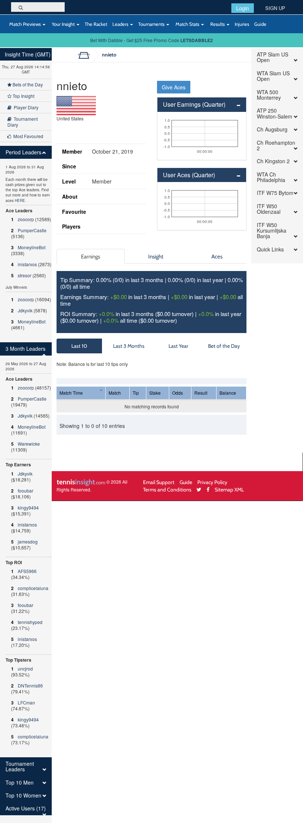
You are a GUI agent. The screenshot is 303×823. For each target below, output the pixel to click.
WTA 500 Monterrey (269, 95)
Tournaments (152, 24)
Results (217, 24)
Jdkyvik (25, 310)
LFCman (26, 702)
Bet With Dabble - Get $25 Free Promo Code (151, 40)
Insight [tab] (155, 256)
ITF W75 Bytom (275, 193)
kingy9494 (28, 507)
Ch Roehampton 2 (276, 145)
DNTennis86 (30, 685)
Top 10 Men (20, 782)
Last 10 (79, 346)
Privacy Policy (212, 482)
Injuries (242, 24)
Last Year (178, 346)
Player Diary (24, 107)
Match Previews (25, 24)
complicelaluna (33, 588)
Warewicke (29, 443)
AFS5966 (27, 571)
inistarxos (27, 264)
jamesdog (28, 541)
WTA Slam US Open (273, 76)
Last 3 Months (128, 346)
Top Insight (22, 96)
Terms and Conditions (167, 489)
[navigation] (26, 435)
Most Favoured (27, 136)
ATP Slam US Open (272, 57)
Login (242, 8)
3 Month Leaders (25, 349)
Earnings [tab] (90, 256)
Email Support (158, 482)
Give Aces (173, 87)
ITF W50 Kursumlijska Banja (271, 230)
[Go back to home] (86, 54)
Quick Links (270, 249)
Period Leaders (23, 152)
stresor (24, 275)
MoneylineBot (31, 247)
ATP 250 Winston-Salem (274, 113)
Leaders (120, 24)
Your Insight (63, 24)
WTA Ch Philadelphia (271, 177)
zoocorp (26, 219)
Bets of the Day (27, 84)
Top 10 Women (23, 795)
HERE (20, 200)
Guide (260, 24)
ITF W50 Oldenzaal (268, 209)
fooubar (25, 490)
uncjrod (25, 668)
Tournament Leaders (20, 766)
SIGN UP (275, 7)
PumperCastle (32, 230)
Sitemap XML (229, 489)
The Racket (96, 24)
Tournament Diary (22, 122)
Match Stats (187, 24)
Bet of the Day (224, 346)
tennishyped (30, 622)
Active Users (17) (26, 808)
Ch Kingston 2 (273, 161)
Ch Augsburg (272, 129)
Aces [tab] (216, 256)
